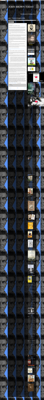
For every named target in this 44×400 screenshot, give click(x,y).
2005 (28, 149)
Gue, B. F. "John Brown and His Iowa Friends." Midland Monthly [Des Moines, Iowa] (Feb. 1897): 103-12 (31, 325)
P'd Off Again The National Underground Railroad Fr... (31, 126)
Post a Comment (11, 85)
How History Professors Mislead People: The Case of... (32, 131)
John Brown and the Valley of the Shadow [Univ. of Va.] (31, 292)
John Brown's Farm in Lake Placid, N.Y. (31, 296)
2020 (28, 113)
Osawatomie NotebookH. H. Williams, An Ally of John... (32, 134)
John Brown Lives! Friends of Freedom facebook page (31, 305)
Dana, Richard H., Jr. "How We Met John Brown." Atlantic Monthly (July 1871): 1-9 (31, 324)
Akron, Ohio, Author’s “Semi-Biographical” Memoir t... (31, 136)
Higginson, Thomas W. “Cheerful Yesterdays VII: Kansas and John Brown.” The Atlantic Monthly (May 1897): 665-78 (31, 328)
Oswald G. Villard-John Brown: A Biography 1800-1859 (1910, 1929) (31, 352)
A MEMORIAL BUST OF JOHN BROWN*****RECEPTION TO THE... (31, 138)
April (29, 143)
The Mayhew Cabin (30, 302)
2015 (28, 117)
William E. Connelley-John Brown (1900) (31, 351)
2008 (28, 147)
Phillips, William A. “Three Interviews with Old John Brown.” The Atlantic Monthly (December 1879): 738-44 (31, 335)
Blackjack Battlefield (30, 297)
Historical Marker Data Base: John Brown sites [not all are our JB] (31, 298)
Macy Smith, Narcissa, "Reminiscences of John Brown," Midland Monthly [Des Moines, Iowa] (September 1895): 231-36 (31, 333)
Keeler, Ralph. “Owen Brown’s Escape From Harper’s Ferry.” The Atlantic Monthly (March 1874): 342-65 (31, 332)
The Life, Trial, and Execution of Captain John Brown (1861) (31, 343)
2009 (28, 146)
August (29, 140)
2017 (28, 115)
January (29, 145)
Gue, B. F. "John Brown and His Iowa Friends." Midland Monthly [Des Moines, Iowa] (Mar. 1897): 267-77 (31, 327)
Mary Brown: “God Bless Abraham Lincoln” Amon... (31, 135)
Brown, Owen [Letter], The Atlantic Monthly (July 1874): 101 (31, 319)
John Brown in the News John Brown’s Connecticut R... (32, 127)
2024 (28, 110)
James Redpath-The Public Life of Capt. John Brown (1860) (31, 342)
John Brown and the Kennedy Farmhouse (31, 295)
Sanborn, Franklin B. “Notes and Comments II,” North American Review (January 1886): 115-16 (31, 339)
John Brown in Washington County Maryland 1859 (31, 294)
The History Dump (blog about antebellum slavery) (31, 300)
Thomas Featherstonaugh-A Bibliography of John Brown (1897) (31, 350)
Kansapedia (29, 289)
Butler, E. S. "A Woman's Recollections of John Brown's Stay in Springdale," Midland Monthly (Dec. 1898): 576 (31, 321)
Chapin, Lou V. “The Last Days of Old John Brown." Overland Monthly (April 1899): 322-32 (31, 322)
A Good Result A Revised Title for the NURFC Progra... (32, 125)
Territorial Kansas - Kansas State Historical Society (31, 288)
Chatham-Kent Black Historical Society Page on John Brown (31, 293)
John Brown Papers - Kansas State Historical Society (31, 287)
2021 (28, 112)
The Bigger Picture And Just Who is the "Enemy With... (32, 124)
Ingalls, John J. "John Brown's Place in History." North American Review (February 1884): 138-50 (31, 330)
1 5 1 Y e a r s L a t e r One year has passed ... (32, 132)
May (29, 142)
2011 (28, 120)
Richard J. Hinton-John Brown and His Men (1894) (31, 349)
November (30, 122)
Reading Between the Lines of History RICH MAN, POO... (32, 130)
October (29, 123)
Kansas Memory (29, 286)
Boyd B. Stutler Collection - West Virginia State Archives (31, 285)
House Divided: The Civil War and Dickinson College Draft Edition (31, 301)
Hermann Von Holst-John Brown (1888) (31, 348)
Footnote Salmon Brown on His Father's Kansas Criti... (32, 129)
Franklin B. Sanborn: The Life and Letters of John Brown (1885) (31, 347)
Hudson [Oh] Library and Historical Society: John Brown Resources (31, 291)
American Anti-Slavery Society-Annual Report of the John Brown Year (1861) (31, 346)
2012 (28, 119)
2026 (28, 109)
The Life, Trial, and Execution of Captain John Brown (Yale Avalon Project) (31, 344)
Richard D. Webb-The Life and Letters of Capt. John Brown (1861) (31, 345)
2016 (28, 116)
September (30, 139)
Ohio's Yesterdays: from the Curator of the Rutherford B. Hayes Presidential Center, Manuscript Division (31, 304)
